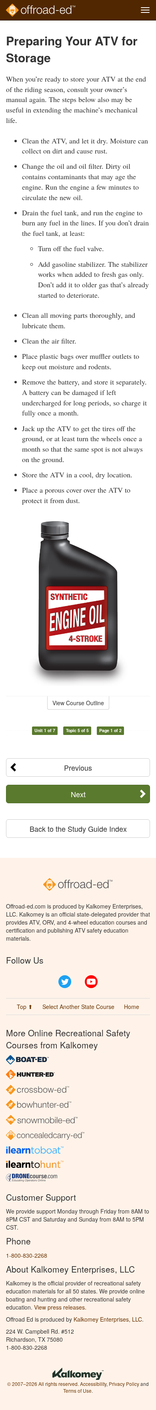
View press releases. (60, 1307)
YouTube (91, 981)
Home (131, 1007)
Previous (78, 767)
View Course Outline (78, 703)
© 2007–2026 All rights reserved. (43, 1383)
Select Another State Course (78, 1007)
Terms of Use (77, 1390)
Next (78, 794)
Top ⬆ (25, 1007)
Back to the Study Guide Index (78, 828)
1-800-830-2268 (26, 1255)
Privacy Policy (124, 1383)
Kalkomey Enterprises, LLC (108, 1319)
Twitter (64, 981)
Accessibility (93, 1383)
